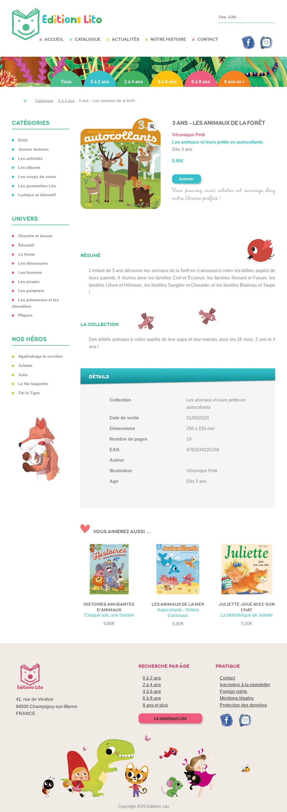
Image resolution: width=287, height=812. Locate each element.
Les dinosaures (33, 263)
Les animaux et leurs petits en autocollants (217, 142)
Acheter (186, 179)
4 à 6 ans (167, 81)
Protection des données (243, 705)
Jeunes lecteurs (33, 149)
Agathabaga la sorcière (40, 356)
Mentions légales (237, 698)
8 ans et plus (155, 705)
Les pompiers (31, 290)
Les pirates (29, 281)
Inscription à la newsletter (245, 684)
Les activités (30, 158)
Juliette (25, 365)
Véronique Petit (188, 134)
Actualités (125, 39)
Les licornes (30, 272)
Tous (66, 81)
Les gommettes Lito (37, 186)
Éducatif (26, 245)
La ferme (26, 254)
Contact (207, 39)
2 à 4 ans (133, 81)
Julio (23, 374)
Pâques (25, 315)
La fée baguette (33, 383)
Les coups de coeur (37, 176)
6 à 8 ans (200, 81)
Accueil (54, 39)
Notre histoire (168, 39)
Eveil (22, 140)
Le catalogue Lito (170, 718)
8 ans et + (234, 81)
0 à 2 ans (100, 81)
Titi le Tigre (29, 393)
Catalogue (88, 39)
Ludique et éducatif (37, 195)
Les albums (29, 167)
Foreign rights (233, 691)
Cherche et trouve (35, 236)
